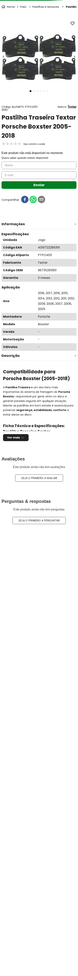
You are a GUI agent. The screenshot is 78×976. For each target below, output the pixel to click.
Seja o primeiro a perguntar (39, 520)
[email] (41, 200)
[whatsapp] (33, 200)
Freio (23, 7)
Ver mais (13, 437)
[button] (39, 224)
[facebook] (25, 200)
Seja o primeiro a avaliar (39, 478)
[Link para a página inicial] (9, 7)
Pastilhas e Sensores (45, 7)
